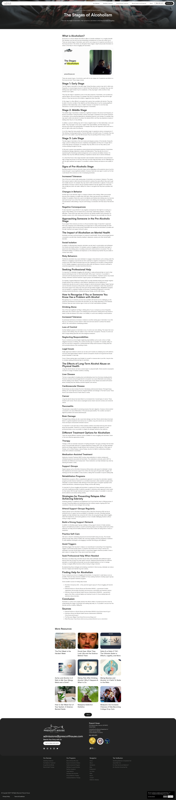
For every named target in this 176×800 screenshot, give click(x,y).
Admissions (92, 765)
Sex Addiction (96, 3)
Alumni (91, 775)
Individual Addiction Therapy (73, 777)
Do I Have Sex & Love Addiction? (121, 765)
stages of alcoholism (77, 78)
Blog (91, 767)
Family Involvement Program (73, 765)
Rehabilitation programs (68, 479)
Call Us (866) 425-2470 (52, 743)
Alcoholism (65, 38)
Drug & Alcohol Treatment (122, 3)
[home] (8, 3)
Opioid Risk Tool (117, 763)
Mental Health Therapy (48, 767)
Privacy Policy (6, 796)
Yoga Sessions (70, 771)
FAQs (91, 773)
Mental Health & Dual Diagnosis (139, 3)
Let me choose (151, 796)
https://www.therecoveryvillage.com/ (86, 617)
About (151, 3)
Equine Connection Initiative (73, 763)
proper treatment (96, 274)
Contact (92, 777)
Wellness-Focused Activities (73, 767)
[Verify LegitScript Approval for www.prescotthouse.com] (107, 741)
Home (91, 760)
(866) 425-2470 (159, 3)
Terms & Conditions (19, 796)
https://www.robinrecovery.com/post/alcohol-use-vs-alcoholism (90, 619)
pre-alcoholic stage (80, 169)
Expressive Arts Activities (72, 773)
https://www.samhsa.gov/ (71, 615)
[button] (96, 3)
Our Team (92, 771)
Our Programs (70, 758)
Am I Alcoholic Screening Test (120, 767)
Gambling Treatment (108, 3)
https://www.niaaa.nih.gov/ (103, 611)
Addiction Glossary (94, 779)
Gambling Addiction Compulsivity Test (122, 760)
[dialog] (161, 795)
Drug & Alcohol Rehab (48, 765)
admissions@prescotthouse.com (63, 736)
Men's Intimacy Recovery (72, 760)
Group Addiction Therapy (72, 775)
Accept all (170, 796)
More (88, 714)
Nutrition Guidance (71, 769)
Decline (165, 796)
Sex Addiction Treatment (49, 763)
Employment (93, 769)
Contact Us (169, 3)
